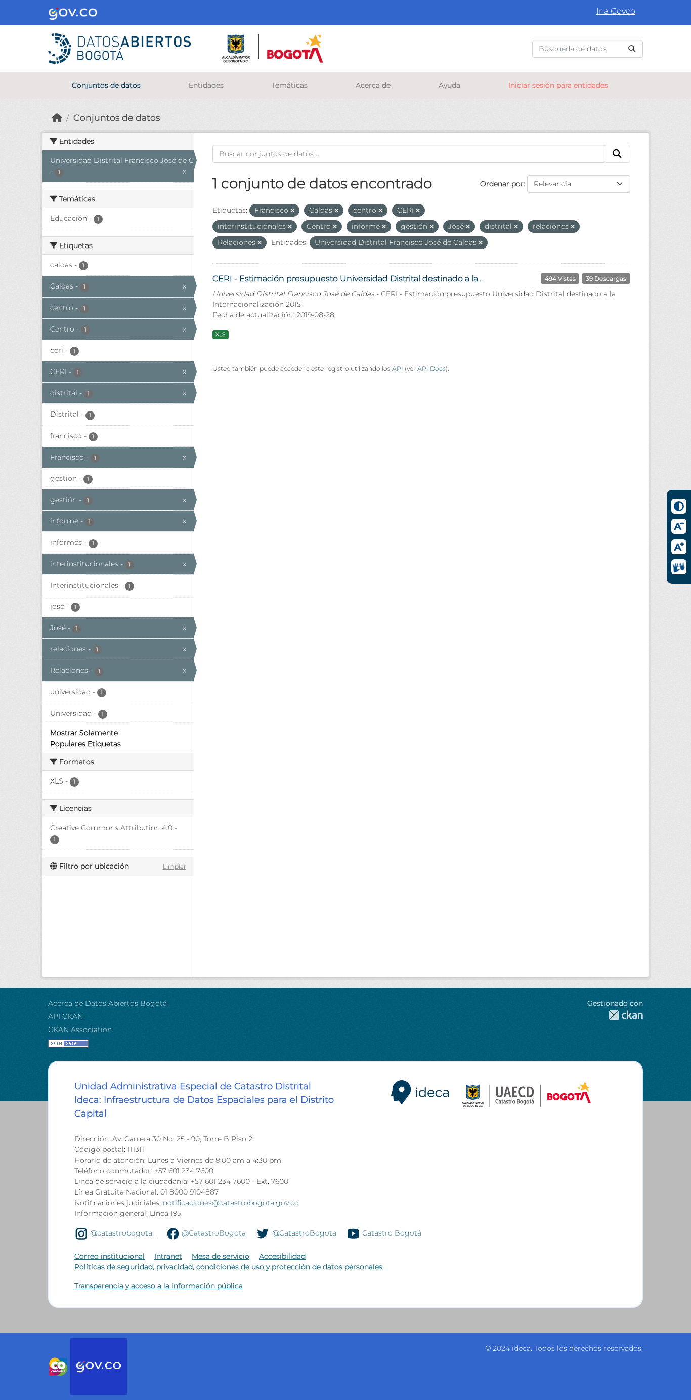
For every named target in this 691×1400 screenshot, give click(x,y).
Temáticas (290, 85)
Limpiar (174, 866)
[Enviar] (632, 49)
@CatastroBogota (214, 1233)
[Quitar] (292, 210)
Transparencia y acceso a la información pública (158, 1285)
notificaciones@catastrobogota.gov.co (231, 1202)
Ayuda (449, 85)
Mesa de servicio (220, 1256)
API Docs (431, 369)
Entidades (206, 85)
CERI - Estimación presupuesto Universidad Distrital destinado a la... (347, 278)
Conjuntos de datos (106, 85)
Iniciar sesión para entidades (558, 85)
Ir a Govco (615, 11)
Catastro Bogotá (391, 1233)
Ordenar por (502, 183)
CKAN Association (80, 1029)
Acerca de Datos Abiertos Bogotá (107, 1003)
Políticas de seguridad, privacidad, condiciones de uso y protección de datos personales (228, 1266)
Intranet (168, 1256)
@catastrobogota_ (123, 1233)
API (397, 369)
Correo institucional (109, 1256)
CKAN (615, 1015)
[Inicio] (57, 117)
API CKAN (65, 1016)
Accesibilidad (282, 1256)
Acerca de (373, 85)
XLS (220, 334)
